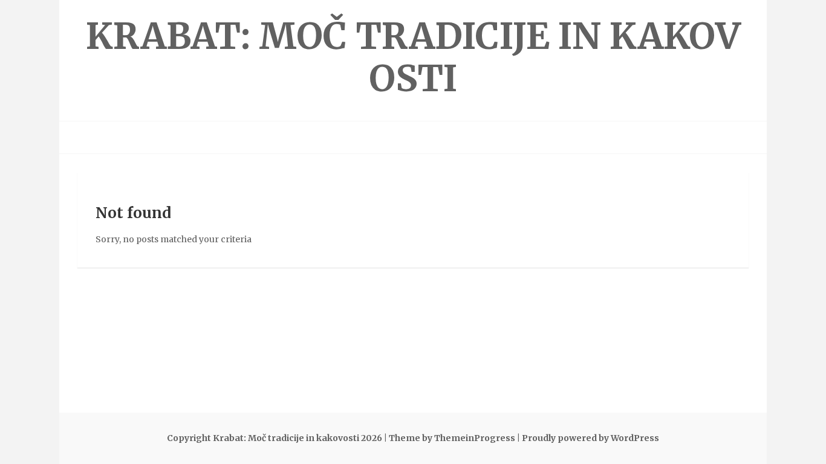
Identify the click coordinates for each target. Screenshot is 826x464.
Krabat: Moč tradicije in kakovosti (413, 57)
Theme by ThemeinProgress (452, 438)
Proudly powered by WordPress (590, 438)
